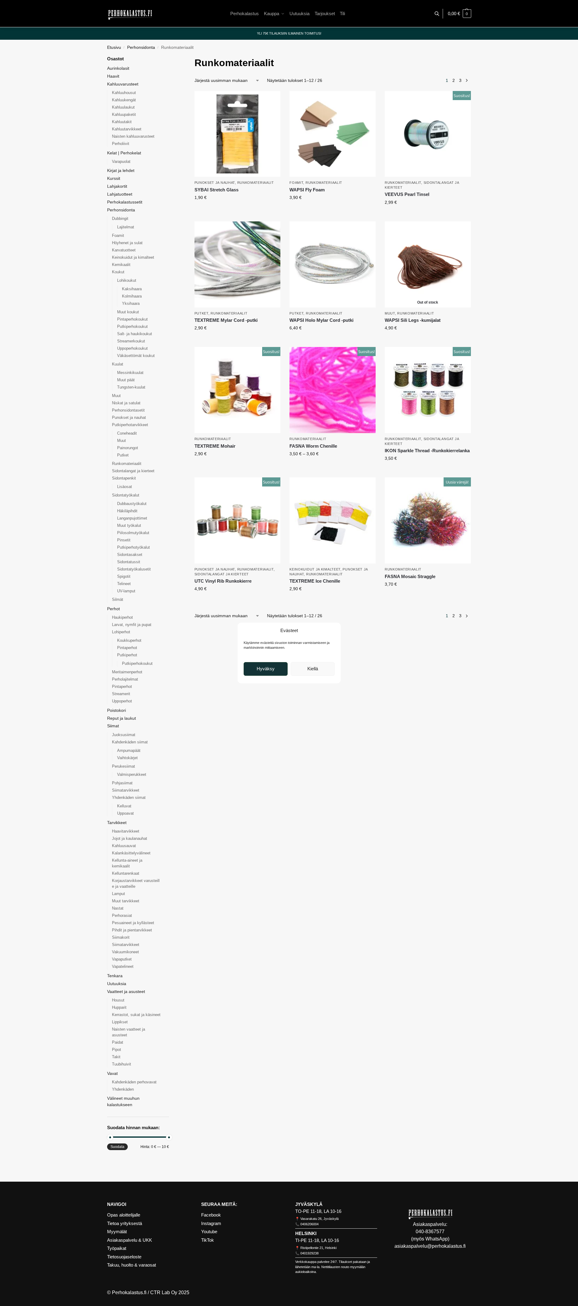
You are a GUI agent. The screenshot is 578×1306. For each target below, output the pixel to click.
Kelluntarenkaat (125, 873)
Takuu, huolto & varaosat (131, 1264)
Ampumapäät (128, 750)
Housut (118, 1000)
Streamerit (121, 694)
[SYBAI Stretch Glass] (237, 134)
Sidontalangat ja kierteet (221, 574)
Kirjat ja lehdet (120, 170)
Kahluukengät (124, 100)
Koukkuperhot (129, 640)
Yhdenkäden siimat (129, 797)
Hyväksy (266, 668)
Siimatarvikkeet (125, 790)
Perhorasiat (122, 915)
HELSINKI (305, 1233)
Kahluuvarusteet (122, 84)
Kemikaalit (121, 264)
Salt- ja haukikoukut (134, 334)
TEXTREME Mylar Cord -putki (226, 320)
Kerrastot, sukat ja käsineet (136, 1014)
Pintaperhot (127, 647)
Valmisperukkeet (131, 774)
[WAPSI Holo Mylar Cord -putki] (332, 264)
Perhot (113, 608)
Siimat (113, 725)
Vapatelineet (123, 966)
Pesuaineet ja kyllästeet (133, 923)
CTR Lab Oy (163, 1292)
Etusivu (114, 47)
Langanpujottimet (132, 518)
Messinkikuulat (130, 372)
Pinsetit (123, 540)
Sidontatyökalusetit (134, 569)
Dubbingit (120, 218)
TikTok (207, 1240)
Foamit (296, 182)
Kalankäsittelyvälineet (131, 853)
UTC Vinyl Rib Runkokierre (223, 581)
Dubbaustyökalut (132, 503)
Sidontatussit (128, 562)
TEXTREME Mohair (214, 446)
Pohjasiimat (122, 783)
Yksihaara (131, 303)
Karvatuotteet (124, 250)
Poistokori (116, 710)
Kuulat (117, 364)
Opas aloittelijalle (123, 1214)
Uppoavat (125, 813)
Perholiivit (120, 143)
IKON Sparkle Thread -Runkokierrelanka (427, 450)
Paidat (117, 1042)
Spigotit (123, 576)
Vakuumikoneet (125, 952)
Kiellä (312, 668)
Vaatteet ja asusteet (126, 991)
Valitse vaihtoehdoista (237, 210)
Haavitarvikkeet (125, 831)
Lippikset (120, 1022)
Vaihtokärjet (127, 758)
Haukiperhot (122, 617)
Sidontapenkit (124, 478)
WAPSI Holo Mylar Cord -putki (321, 320)
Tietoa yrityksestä (124, 1223)
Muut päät (126, 380)
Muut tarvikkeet (125, 901)
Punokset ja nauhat (214, 182)
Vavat (112, 1073)
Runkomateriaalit (255, 182)
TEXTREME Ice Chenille (314, 581)
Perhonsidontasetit (128, 410)
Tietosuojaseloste (124, 1256)
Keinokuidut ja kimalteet (314, 569)
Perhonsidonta (141, 47)
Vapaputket (122, 959)
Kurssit (113, 178)
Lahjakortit (117, 186)
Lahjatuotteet (119, 194)
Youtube (209, 1231)
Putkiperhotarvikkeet (130, 424)
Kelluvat (124, 806)
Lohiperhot (121, 632)
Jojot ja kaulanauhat (129, 838)
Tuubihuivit (121, 1064)
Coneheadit (127, 433)
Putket (201, 313)
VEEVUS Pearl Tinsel (407, 194)
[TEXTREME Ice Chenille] (332, 520)
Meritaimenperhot (127, 672)
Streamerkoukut (131, 341)
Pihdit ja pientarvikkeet (132, 930)
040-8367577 (430, 1231)
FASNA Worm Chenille (313, 446)
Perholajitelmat (125, 679)
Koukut (118, 272)
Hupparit (119, 1007)
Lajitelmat (125, 227)
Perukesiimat (123, 766)
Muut (390, 313)
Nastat (117, 908)
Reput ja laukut (121, 718)
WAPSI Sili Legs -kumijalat (413, 320)
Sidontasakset (129, 554)
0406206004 (309, 1224)
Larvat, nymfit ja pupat (131, 624)
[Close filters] (171, 59)
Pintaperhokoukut (132, 319)
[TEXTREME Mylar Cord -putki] (237, 264)
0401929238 (309, 1253)
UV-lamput (126, 591)
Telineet (124, 583)
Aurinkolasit (118, 68)
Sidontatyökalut (125, 495)
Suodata (117, 1147)
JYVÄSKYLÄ (309, 1204)
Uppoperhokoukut (132, 348)
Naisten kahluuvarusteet (133, 136)
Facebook (211, 1214)
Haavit (113, 76)
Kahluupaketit (124, 114)
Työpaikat (116, 1248)
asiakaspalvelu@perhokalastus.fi (430, 1246)
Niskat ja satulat (126, 403)
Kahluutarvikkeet (126, 129)
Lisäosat (124, 486)
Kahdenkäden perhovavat (134, 1082)
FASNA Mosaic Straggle (410, 576)
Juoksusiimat (123, 734)
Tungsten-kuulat (131, 387)
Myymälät (117, 1231)
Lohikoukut (126, 280)
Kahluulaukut (123, 107)
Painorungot (127, 448)
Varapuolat (121, 161)
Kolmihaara (132, 296)
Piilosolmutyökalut (133, 532)
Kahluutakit (122, 121)
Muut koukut (128, 312)
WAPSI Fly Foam (307, 189)
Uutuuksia (116, 983)
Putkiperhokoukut (132, 326)
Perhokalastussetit (124, 202)
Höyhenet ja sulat (127, 243)
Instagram (211, 1223)
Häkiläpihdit (127, 511)
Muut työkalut (129, 525)
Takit (116, 1057)
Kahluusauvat (124, 845)
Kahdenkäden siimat (130, 742)
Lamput (118, 893)
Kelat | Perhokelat (124, 152)
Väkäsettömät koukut (136, 355)
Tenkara (115, 975)
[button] (459, 14)
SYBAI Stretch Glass (216, 189)
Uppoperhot (122, 701)
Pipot (116, 1049)
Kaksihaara (132, 289)
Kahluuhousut (124, 92)
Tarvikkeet (117, 822)
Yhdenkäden (123, 1089)
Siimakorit (121, 937)
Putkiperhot (127, 655)
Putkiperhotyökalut (133, 547)
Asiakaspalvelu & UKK (129, 1240)
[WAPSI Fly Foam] (332, 134)
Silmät (117, 599)
